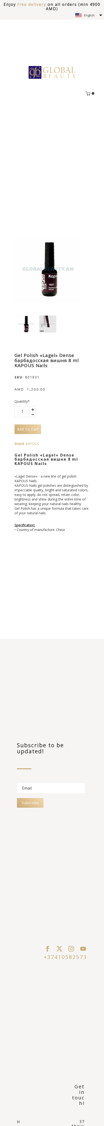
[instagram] (71, 949)
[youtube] (83, 949)
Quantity (22, 401)
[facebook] (48, 949)
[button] (88, 15)
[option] (47, 269)
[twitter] (59, 949)
